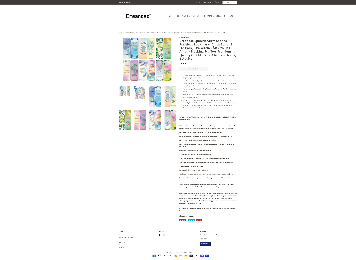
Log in (198, 2)
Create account (208, 2)
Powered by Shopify (186, 252)
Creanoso (177, 252)
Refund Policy (122, 242)
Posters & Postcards (214, 16)
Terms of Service (123, 240)
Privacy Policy (123, 245)
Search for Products (124, 235)
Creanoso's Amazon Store (126, 237)
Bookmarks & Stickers (188, 16)
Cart (218, 2)
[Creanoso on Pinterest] (164, 235)
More (233, 16)
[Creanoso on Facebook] (160, 235)
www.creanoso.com (125, 2)
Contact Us (122, 247)
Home (169, 16)
